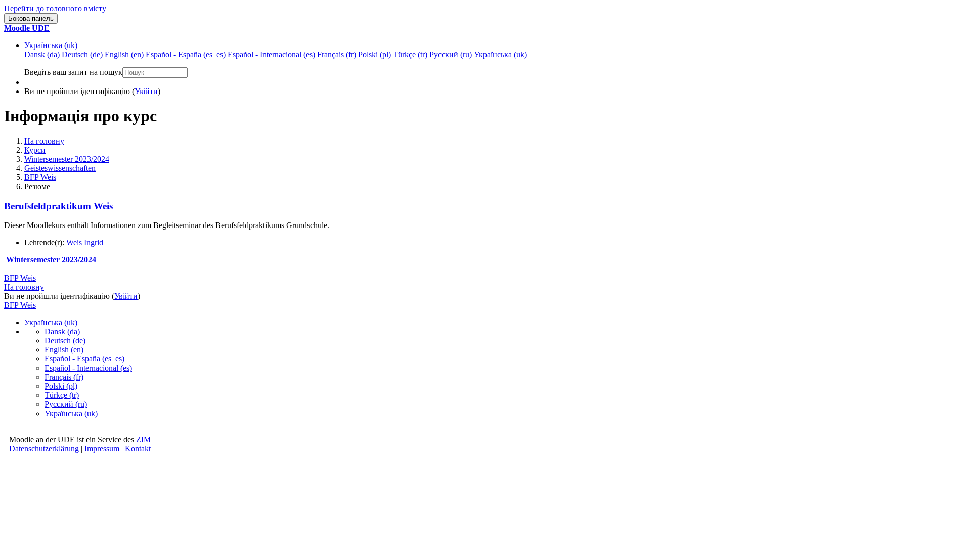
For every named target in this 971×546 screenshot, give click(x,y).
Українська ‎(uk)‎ (50, 45)
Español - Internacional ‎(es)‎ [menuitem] (271, 54)
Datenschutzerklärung (44, 448)
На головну (44, 140)
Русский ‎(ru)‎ (66, 404)
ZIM (143, 439)
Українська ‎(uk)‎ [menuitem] (500, 54)
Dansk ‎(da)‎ (62, 331)
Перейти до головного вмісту (55, 8)
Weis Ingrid (84, 242)
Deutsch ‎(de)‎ (65, 340)
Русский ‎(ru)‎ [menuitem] (450, 54)
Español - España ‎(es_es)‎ (84, 358)
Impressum (101, 448)
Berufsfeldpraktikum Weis (58, 206)
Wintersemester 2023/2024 (66, 159)
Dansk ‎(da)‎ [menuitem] (42, 54)
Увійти (146, 91)
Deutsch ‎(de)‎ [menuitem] (82, 54)
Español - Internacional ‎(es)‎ (88, 367)
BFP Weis (40, 177)
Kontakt (138, 448)
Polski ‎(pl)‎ (61, 386)
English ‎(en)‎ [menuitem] (124, 54)
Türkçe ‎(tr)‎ (62, 395)
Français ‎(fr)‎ (64, 377)
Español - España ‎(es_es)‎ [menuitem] (186, 54)
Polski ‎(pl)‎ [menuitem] (374, 54)
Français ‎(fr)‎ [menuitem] (336, 54)
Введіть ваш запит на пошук (73, 72)
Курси (35, 150)
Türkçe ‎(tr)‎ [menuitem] (410, 54)
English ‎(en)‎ (64, 349)
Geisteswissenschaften (60, 168)
